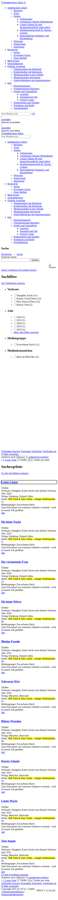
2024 (19, 317)
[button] (53, 266)
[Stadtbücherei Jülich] (12, 2)
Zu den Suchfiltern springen (14, 473)
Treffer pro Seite (41, 460)
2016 (19, 329)
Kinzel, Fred (23, 304)
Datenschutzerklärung (13, 891)
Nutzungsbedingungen (12, 894)
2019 (19, 326)
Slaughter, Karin (25, 295)
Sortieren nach (8, 457)
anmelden (6, 119)
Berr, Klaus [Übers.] (27, 301)
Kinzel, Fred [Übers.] (27, 298)
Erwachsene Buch (25, 344)
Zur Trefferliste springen (13, 283)
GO (33, 113)
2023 (19, 320)
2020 (19, 323)
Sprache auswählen (10, 122)
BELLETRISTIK (25, 357)
